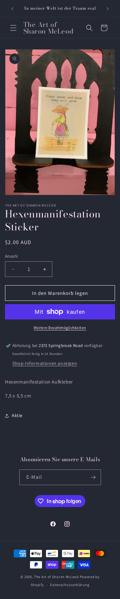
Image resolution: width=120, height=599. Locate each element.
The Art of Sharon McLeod (57, 576)
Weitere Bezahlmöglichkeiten (60, 327)
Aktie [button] (17, 415)
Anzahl (11, 256)
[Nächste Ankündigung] (107, 8)
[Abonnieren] (93, 477)
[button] (13, 28)
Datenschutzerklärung (69, 584)
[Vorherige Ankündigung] (12, 8)
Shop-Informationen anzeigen (44, 363)
